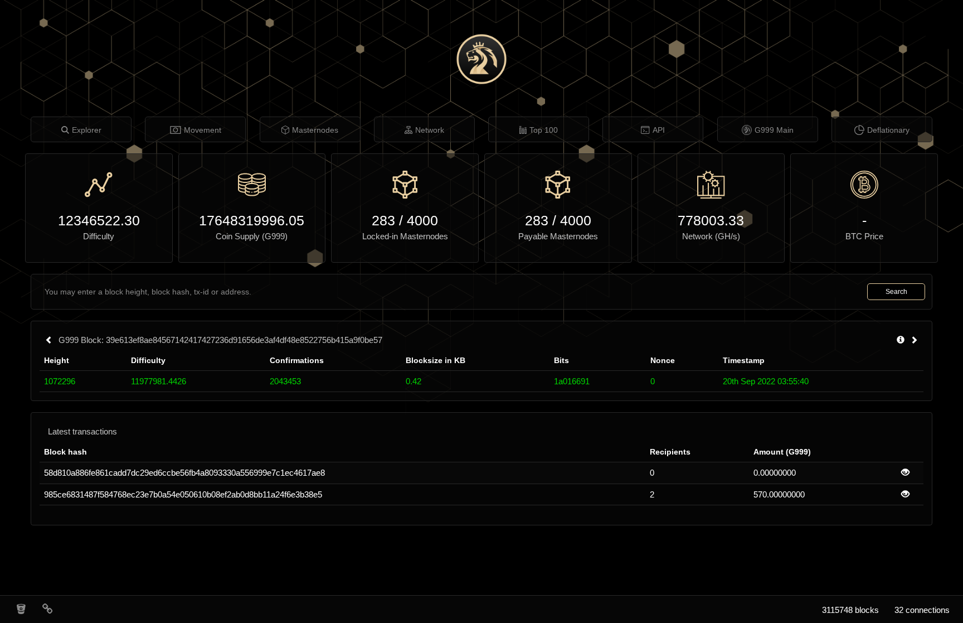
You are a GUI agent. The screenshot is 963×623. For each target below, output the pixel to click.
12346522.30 (99, 220)
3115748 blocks (850, 610)
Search (896, 292)
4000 (422, 220)
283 (383, 220)
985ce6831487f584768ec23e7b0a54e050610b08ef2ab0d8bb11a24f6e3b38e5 (183, 494)
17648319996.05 (251, 220)
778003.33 (711, 220)
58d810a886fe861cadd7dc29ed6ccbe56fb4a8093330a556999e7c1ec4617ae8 (184, 472)
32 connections (922, 610)
